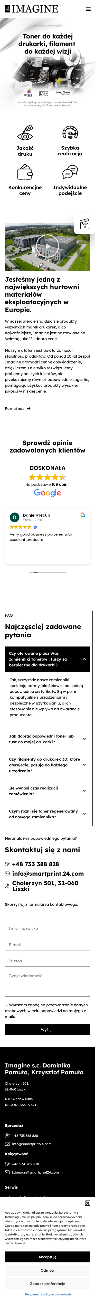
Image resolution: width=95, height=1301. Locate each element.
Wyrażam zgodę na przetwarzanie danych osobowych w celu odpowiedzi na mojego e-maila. (46, 1010)
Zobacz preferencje (47, 1283)
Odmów (48, 1270)
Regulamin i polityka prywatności (48, 1294)
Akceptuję (47, 1257)
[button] (87, 1203)
